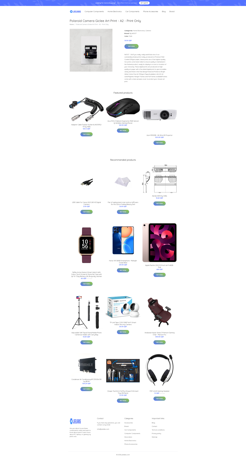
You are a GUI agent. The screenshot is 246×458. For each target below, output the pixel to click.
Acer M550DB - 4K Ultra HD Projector (159, 135)
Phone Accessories (150, 11)
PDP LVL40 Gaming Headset (159, 391)
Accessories (128, 423)
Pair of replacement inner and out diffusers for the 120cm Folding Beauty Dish (123, 203)
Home (72, 24)
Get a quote (144, 3)
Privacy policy (156, 433)
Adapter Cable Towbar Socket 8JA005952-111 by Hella (86, 126)
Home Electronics (115, 11)
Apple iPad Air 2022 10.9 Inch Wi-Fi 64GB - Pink (159, 266)
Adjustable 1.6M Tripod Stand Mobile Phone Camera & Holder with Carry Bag (86, 334)
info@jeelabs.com (103, 429)
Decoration (128, 437)
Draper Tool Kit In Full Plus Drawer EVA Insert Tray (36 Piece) (123, 392)
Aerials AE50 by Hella (159, 196)
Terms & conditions (158, 430)
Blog (164, 11)
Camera (148, 31)
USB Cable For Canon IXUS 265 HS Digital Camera (86, 203)
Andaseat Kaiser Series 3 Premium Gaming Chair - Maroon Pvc (160, 334)
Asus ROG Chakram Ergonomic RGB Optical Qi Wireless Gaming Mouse (123, 122)
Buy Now (131, 46)
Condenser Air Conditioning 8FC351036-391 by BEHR (86, 380)
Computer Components (94, 11)
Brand (171, 11)
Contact (154, 426)
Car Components (132, 11)
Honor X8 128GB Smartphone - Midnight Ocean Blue (123, 262)
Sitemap (154, 437)
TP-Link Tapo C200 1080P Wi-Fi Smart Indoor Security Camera (123, 323)
